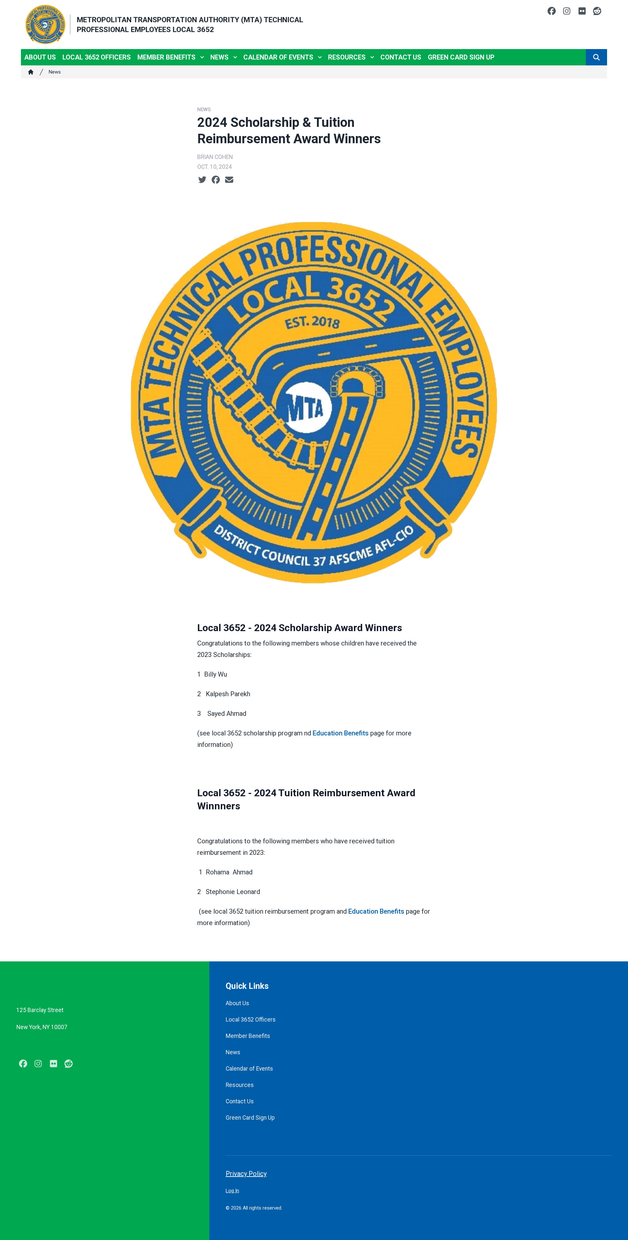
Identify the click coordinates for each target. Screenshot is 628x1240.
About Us (40, 57)
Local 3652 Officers (96, 57)
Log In (232, 1191)
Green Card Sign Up (461, 57)
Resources (347, 57)
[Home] (30, 72)
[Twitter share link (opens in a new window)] (202, 180)
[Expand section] (202, 57)
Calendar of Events (278, 57)
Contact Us (400, 57)
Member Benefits (166, 57)
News (219, 57)
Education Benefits (341, 733)
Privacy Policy (246, 1174)
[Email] (229, 180)
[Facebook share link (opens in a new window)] (216, 180)
